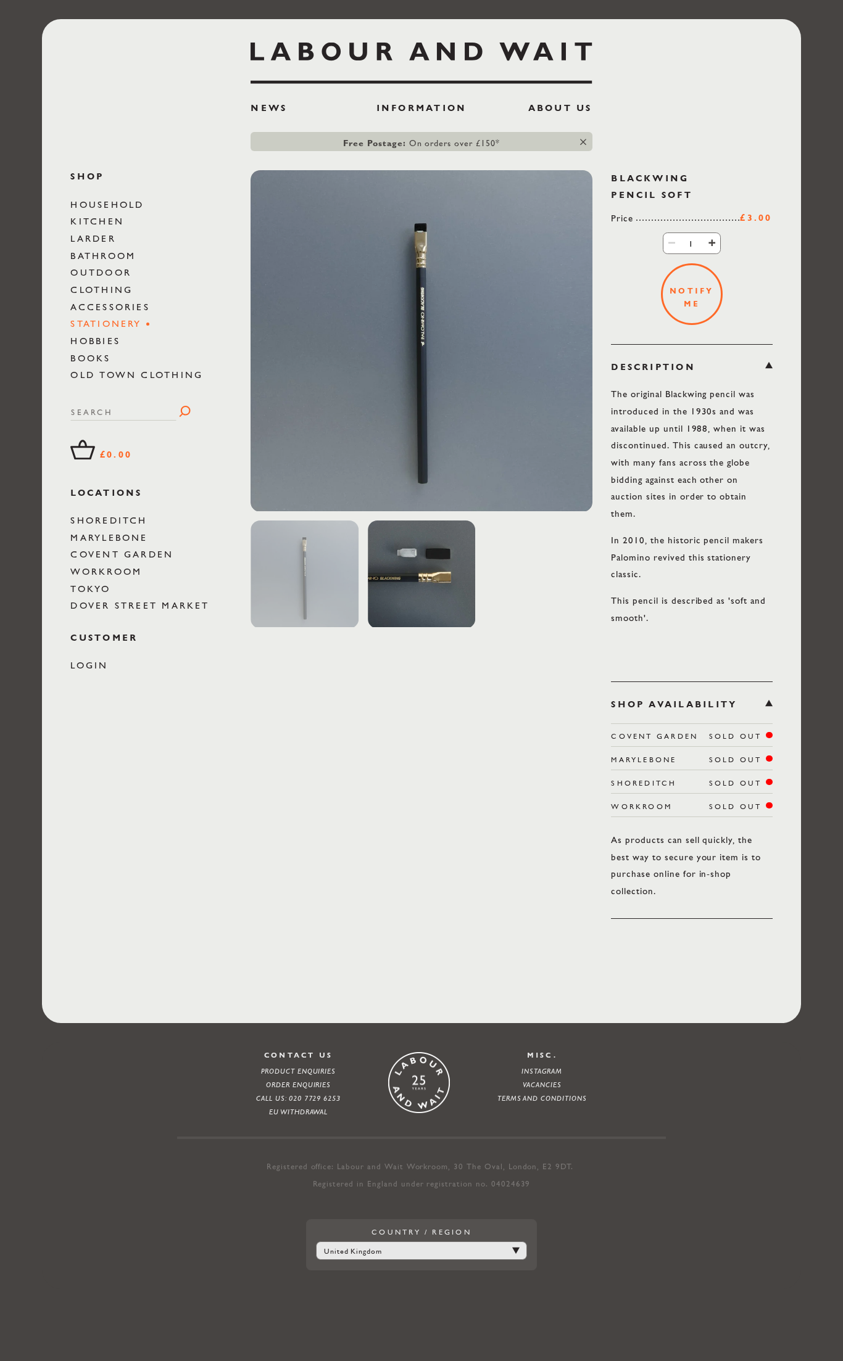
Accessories (112, 306)
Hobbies (97, 340)
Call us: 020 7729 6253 (298, 1098)
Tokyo (92, 588)
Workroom (108, 570)
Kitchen (99, 221)
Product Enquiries (298, 1071)
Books (92, 357)
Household (109, 204)
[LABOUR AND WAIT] (421, 58)
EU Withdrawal (298, 1112)
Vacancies (542, 1084)
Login (91, 665)
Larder (95, 238)
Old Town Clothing (138, 374)
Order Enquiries (298, 1084)
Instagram (541, 1071)
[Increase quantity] (712, 242)
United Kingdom (353, 1251)
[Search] (185, 411)
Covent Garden (124, 554)
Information (421, 107)
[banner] (421, 83)
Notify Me (691, 297)
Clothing (103, 289)
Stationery (108, 323)
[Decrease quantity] (671, 242)
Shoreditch (111, 519)
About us (560, 107)
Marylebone (111, 537)
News (269, 107)
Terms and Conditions (542, 1098)
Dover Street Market (142, 605)
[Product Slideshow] (421, 340)
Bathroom (105, 255)
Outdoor (103, 272)
